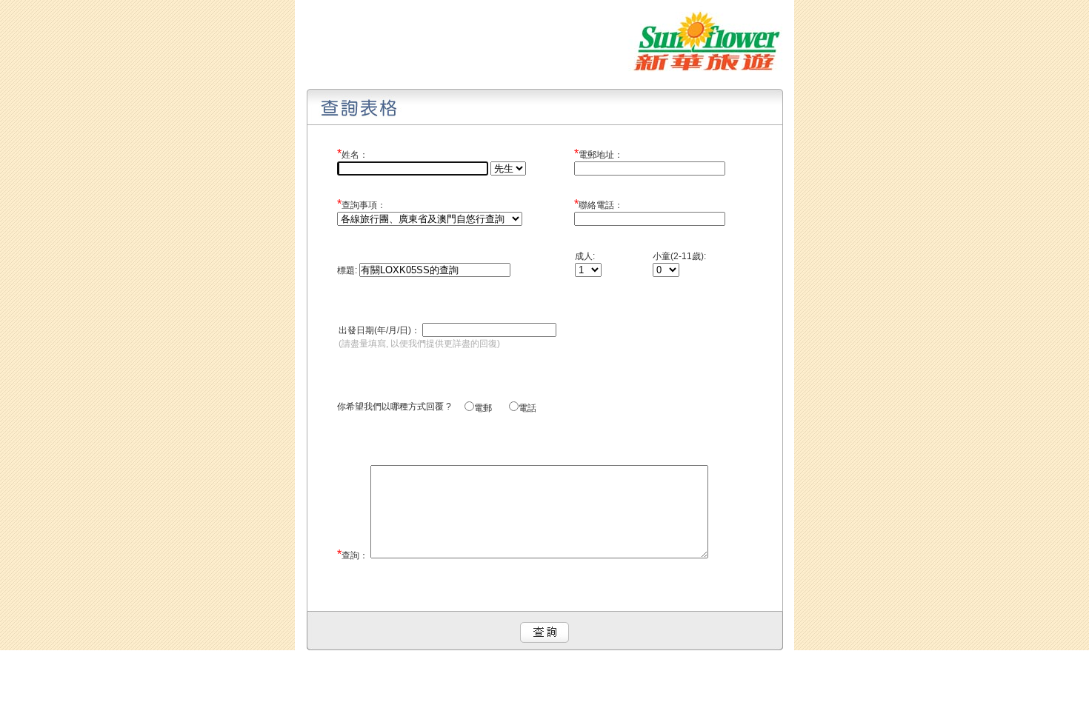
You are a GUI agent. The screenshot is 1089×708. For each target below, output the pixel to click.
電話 (527, 408)
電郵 (490, 408)
